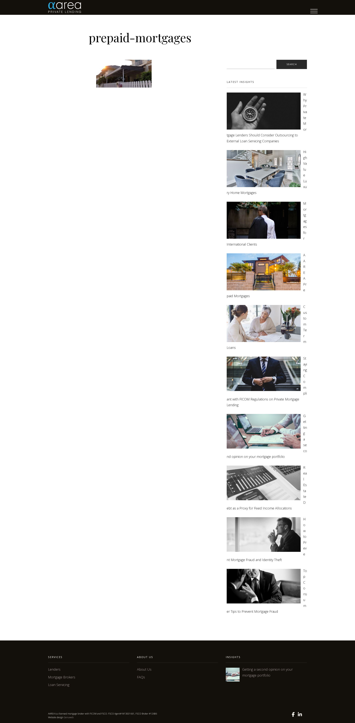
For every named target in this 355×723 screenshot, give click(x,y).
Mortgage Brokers (61, 677)
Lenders (54, 669)
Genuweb (69, 717)
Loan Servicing (58, 684)
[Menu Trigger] (314, 11)
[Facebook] (293, 714)
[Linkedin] (300, 714)
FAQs (141, 677)
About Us (144, 669)
